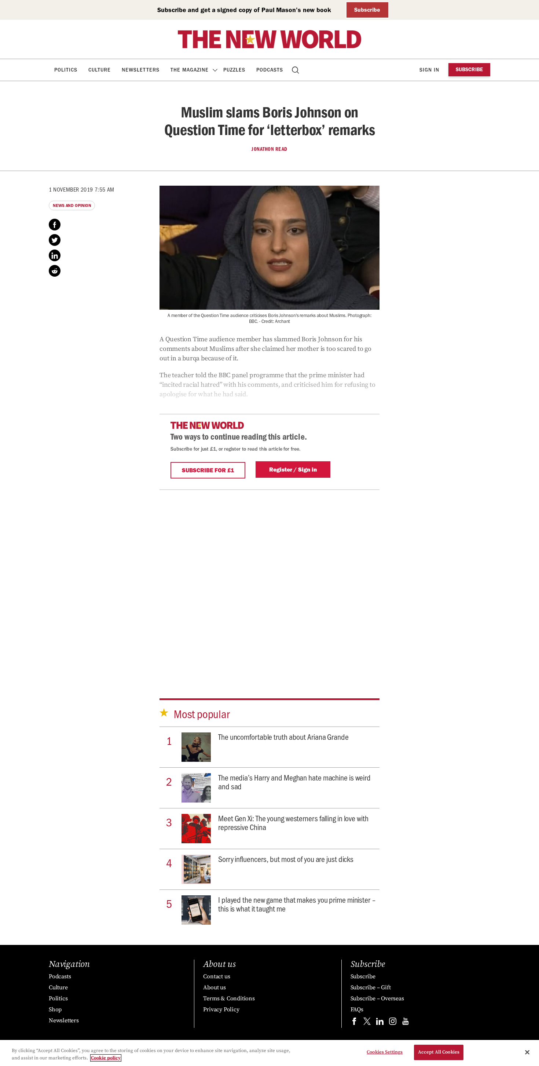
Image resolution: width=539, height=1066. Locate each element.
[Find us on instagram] (392, 1023)
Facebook (54, 224)
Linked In (54, 255)
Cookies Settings (385, 1052)
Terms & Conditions (228, 998)
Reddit (54, 271)
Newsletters (141, 70)
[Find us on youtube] (405, 1023)
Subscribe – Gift (371, 987)
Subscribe (367, 9)
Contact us (216, 976)
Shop (55, 1009)
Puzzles (234, 70)
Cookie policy (106, 1058)
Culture (99, 70)
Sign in (429, 70)
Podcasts (269, 70)
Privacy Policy (221, 1009)
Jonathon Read (269, 149)
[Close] (527, 1052)
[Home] (269, 39)
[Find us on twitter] (367, 1023)
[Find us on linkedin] (380, 1023)
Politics (65, 70)
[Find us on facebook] (354, 1023)
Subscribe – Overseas (377, 998)
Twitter (54, 240)
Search (296, 69)
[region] (269, 1053)
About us (214, 987)
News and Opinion (72, 205)
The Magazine (189, 70)
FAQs (357, 1009)
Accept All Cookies (438, 1052)
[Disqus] (269, 581)
